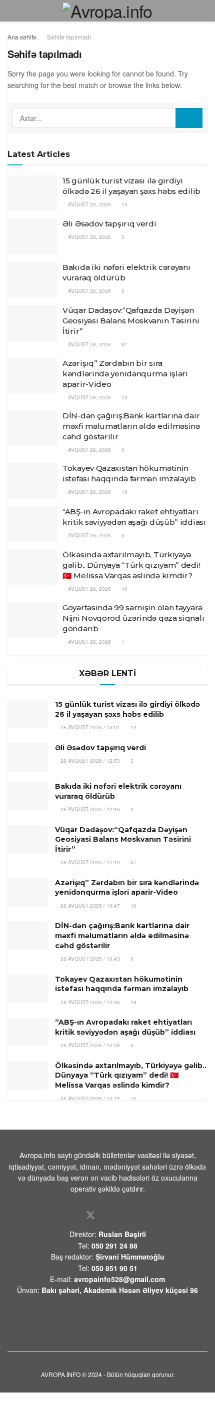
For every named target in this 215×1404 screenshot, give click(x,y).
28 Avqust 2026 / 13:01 (89, 727)
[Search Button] (189, 118)
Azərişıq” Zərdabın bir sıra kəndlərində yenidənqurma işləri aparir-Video (125, 373)
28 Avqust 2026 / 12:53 (89, 760)
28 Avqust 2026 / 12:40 (89, 862)
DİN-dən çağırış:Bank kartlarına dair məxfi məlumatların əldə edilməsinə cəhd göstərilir (131, 426)
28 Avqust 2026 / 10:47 (89, 905)
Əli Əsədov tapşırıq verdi (109, 223)
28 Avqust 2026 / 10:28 (89, 1045)
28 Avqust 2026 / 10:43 (89, 958)
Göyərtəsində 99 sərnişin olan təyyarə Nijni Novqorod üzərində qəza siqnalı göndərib (133, 618)
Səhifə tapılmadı (69, 36)
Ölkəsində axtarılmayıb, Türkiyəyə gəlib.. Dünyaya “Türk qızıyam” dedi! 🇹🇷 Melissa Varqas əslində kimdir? (131, 565)
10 (124, 397)
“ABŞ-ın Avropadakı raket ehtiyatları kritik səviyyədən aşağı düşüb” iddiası (125, 1027)
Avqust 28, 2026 (88, 204)
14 (124, 204)
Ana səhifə (22, 36)
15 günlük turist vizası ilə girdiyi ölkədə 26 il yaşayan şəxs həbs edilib (127, 709)
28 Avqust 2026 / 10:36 (89, 1002)
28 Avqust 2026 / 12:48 (89, 809)
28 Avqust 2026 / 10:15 (89, 1098)
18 (124, 491)
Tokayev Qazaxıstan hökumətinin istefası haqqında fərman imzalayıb (121, 984)
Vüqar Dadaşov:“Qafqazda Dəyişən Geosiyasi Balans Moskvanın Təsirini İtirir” (131, 320)
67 (124, 344)
